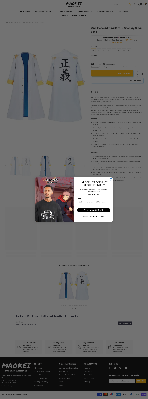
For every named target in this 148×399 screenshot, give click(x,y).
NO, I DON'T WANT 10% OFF (93, 216)
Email (79, 198)
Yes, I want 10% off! (93, 210)
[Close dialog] (111, 179)
